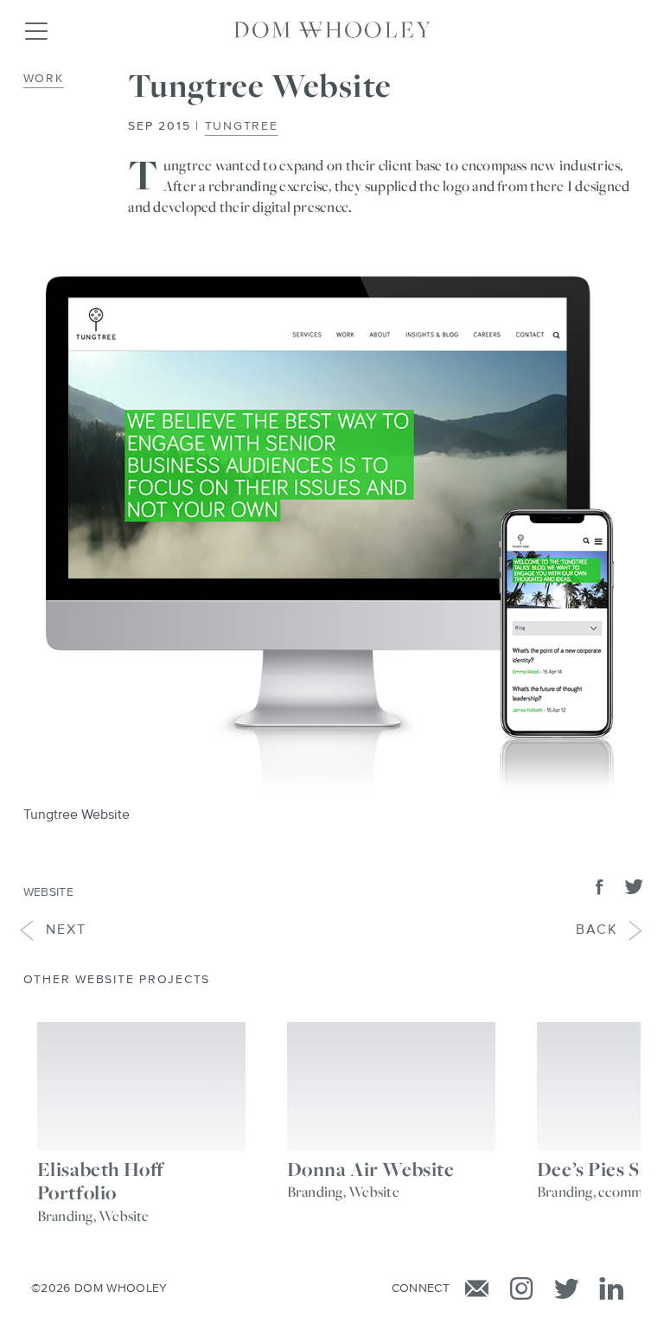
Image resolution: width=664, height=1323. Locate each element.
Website (48, 892)
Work (43, 79)
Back (610, 930)
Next (52, 930)
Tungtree (241, 126)
